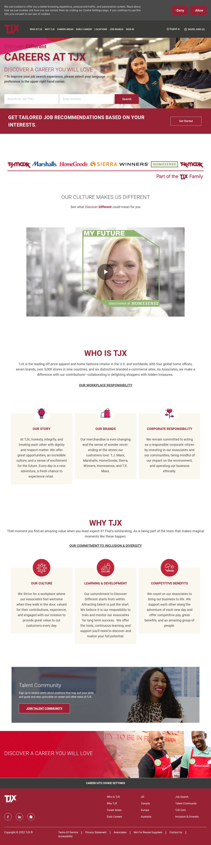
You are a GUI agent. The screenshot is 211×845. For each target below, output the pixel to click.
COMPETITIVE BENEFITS (169, 583)
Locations (100, 29)
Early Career (84, 29)
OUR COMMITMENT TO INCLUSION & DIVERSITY (105, 546)
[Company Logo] (16, 29)
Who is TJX (36, 29)
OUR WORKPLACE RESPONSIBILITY (105, 385)
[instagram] (31, 816)
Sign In (130, 29)
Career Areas (65, 29)
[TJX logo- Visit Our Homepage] (11, 799)
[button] (127, 99)
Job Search (116, 29)
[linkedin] (19, 816)
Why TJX (50, 29)
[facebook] (8, 816)
